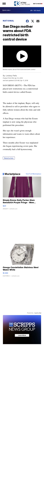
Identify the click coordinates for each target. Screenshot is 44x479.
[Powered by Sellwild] (37, 313)
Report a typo (8, 158)
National (8, 21)
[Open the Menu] (4, 4)
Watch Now (37, 3)
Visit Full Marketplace (33, 174)
